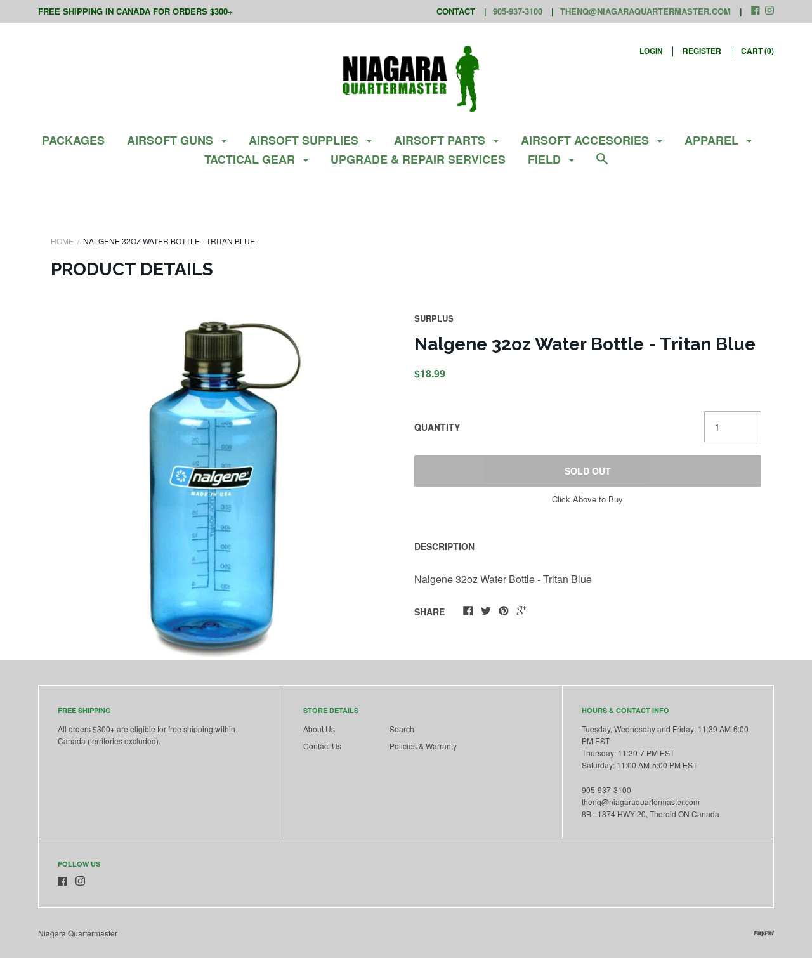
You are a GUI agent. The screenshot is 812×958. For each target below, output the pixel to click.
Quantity (437, 427)
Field (546, 159)
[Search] (602, 165)
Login (651, 50)
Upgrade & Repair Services (418, 159)
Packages (73, 140)
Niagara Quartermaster (77, 933)
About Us (319, 728)
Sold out (588, 470)
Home (62, 240)
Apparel (713, 140)
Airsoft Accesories (586, 140)
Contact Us (322, 745)
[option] (224, 486)
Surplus (434, 318)
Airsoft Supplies (305, 140)
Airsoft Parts (441, 140)
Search (402, 728)
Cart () (757, 50)
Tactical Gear (251, 159)
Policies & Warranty (423, 745)
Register (702, 50)
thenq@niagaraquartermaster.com (645, 11)
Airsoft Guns (171, 140)
